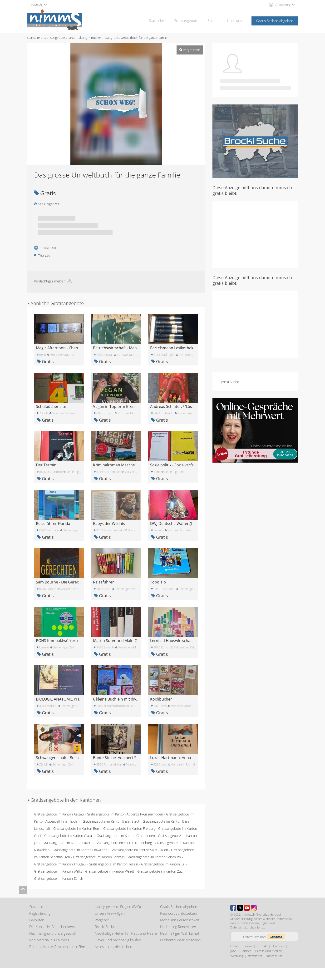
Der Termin (46, 465)
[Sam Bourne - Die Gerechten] (59, 563)
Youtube (247, 908)
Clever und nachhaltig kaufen (118, 940)
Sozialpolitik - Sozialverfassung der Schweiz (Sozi (193, 465)
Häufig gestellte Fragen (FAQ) (118, 906)
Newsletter (255, 956)
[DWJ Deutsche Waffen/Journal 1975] (173, 504)
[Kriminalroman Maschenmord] (116, 446)
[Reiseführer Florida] (59, 504)
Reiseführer (103, 582)
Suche (212, 20)
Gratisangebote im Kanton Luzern (67, 842)
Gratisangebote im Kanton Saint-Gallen (139, 850)
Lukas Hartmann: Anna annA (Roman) (183, 757)
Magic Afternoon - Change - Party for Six (71, 348)
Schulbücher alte (51, 406)
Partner (246, 951)
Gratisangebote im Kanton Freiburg (129, 828)
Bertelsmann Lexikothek (171, 348)
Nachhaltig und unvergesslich (52, 933)
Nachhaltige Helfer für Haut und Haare (126, 933)
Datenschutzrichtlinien (245, 927)
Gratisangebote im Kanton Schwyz (98, 857)
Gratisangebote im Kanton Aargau (59, 814)
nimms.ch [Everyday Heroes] (261, 914)
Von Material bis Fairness (49, 940)
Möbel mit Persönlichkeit (179, 920)
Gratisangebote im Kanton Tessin (113, 864)
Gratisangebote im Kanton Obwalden (80, 850)
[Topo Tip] (173, 563)
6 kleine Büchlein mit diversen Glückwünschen (134, 699)
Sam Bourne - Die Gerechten (61, 582)
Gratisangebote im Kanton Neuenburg (123, 842)
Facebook (233, 908)
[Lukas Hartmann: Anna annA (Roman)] (173, 738)
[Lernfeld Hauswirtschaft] (173, 621)
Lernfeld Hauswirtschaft (171, 640)
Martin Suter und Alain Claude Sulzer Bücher (132, 640)
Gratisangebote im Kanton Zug (159, 871)
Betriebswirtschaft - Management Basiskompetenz (138, 348)
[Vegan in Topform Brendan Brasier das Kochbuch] (116, 387)
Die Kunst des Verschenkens (52, 926)
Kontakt (262, 946)
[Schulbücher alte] (59, 387)
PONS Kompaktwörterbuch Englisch (68, 640)
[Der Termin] (59, 446)
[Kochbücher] (173, 680)
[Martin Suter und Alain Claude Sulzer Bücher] (116, 621)
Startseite (156, 20)
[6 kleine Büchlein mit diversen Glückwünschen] (116, 680)
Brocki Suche (229, 382)
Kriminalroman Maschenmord (120, 465)
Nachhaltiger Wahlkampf (179, 933)
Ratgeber (102, 920)
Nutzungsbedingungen (252, 923)
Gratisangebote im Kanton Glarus (69, 835)
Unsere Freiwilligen (110, 913)
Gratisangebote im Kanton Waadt (109, 871)
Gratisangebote (185, 20)
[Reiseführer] (116, 563)
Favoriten (36, 920)
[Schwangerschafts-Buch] (59, 738)
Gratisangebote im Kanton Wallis (58, 871)
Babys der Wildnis (109, 523)
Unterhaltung (78, 37)
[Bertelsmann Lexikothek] (173, 328)
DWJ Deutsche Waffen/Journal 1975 (181, 523)
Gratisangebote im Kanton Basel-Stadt (111, 821)
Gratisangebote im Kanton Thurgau (60, 864)
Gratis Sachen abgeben (274, 20)
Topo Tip (158, 582)
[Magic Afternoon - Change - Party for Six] (59, 328)
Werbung (236, 956)
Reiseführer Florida (53, 523)
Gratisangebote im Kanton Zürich (58, 878)
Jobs (233, 951)
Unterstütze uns (241, 946)
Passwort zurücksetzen (178, 913)
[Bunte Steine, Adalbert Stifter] (116, 738)
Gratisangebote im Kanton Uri (163, 864)
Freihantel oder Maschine (180, 940)
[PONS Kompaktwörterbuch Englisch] (59, 621)
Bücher (96, 37)
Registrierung (39, 913)
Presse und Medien (268, 951)
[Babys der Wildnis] (116, 504)
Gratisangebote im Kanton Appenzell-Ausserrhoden (125, 814)
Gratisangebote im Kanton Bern (76, 828)
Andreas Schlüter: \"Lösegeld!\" (178, 406)
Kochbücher (161, 699)
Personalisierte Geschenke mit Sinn (57, 946)
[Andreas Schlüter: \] (173, 387)
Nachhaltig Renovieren (178, 926)
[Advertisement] (255, 234)
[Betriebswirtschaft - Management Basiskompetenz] (116, 328)
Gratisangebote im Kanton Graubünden (126, 835)
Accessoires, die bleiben (113, 946)
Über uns (234, 20)
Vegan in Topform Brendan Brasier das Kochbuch (137, 406)
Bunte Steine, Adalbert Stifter (119, 757)
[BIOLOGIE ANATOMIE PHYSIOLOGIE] (59, 680)
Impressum (274, 956)
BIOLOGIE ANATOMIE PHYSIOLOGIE (67, 699)
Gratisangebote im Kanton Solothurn (154, 857)
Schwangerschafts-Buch (57, 757)
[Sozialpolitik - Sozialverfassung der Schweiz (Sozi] (173, 446)
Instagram (254, 908)
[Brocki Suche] (255, 141)
